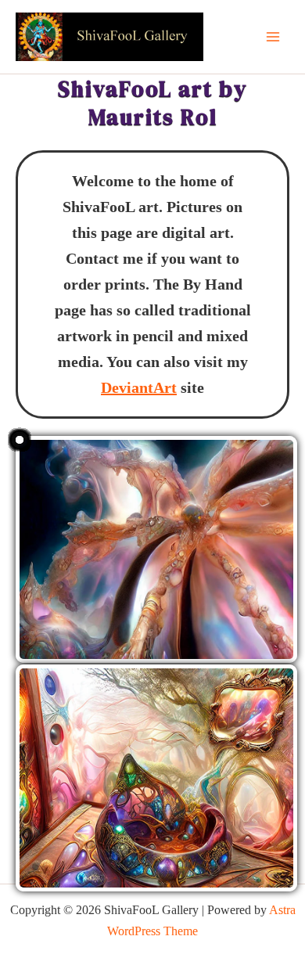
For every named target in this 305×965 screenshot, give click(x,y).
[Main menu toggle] (273, 36)
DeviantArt (139, 387)
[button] (156, 549)
